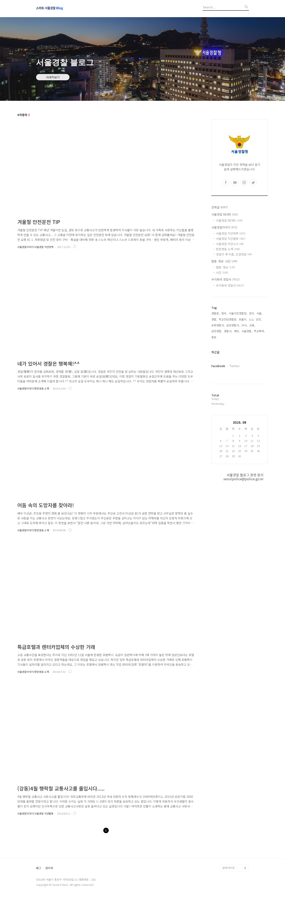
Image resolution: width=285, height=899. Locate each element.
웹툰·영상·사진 (224, 261)
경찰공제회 (229, 855)
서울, (259, 313)
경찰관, (215, 313)
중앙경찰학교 (230, 834)
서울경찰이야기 (224, 227)
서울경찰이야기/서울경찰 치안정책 (35, 247)
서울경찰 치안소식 (230, 244)
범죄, (224, 313)
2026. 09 (239, 422)
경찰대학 (228, 821)
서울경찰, (246, 331)
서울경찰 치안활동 (230, 238)
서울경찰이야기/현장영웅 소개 (33, 388)
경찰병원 (228, 848)
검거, (252, 313)
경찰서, (228, 331)
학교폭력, (259, 331)
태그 (38, 868)
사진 (222, 272)
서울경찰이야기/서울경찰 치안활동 (35, 813)
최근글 (215, 352)
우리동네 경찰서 (225, 279)
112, (251, 319)
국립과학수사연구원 (234, 841)
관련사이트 (228, 868)
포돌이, (243, 319)
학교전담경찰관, (228, 319)
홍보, (214, 337)
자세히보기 (53, 77)
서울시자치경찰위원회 (235, 814)
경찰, (214, 319)
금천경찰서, (233, 325)
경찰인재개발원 (231, 828)
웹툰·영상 (225, 267)
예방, (237, 331)
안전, (259, 319)
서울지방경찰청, (238, 313)
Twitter (234, 366)
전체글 (219, 207)
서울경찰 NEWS (224, 214)
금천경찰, (216, 331)
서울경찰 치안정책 (230, 233)
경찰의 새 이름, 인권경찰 (234, 254)
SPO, (244, 325)
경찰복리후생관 (231, 861)
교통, (252, 325)
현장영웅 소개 (228, 249)
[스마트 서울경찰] (59, 8)
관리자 (49, 868)
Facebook (218, 366)
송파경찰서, (218, 325)
